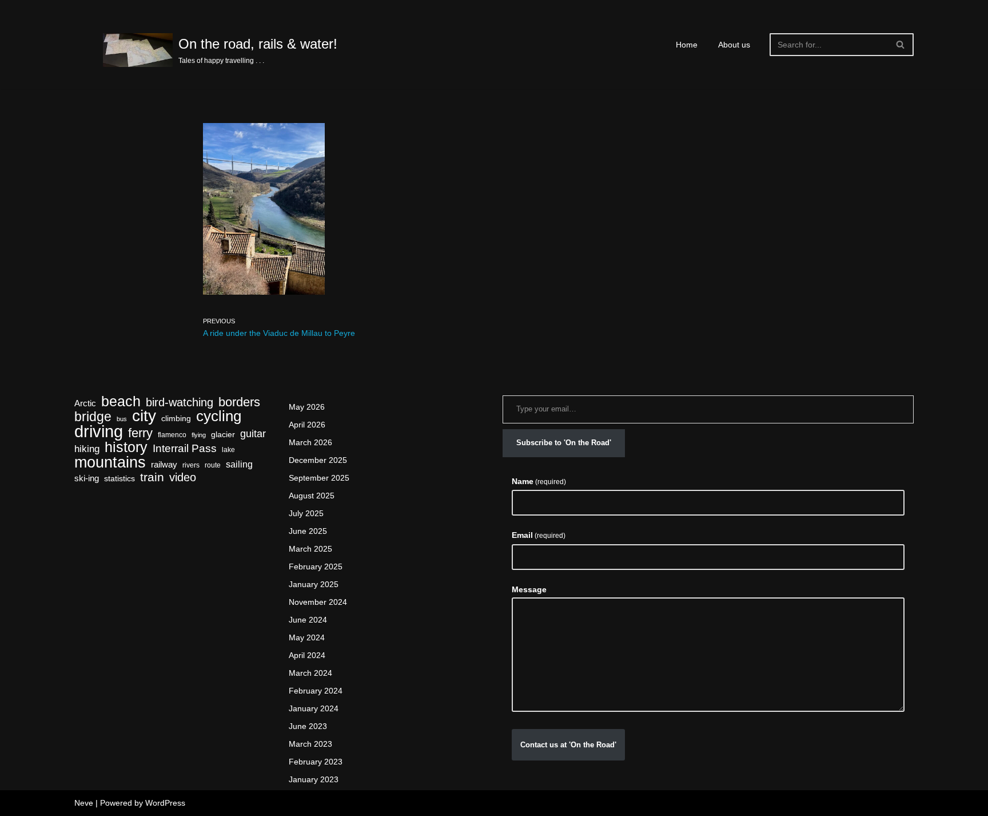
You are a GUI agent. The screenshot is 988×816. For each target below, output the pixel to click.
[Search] (901, 44)
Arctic (85, 403)
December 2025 (318, 460)
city (144, 416)
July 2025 (306, 513)
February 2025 (315, 566)
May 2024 (307, 637)
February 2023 (315, 761)
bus (122, 418)
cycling (218, 416)
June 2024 (308, 619)
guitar (253, 433)
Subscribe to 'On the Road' (563, 442)
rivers (191, 465)
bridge (92, 417)
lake (228, 450)
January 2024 (313, 708)
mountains (110, 462)
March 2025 (310, 548)
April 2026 (307, 424)
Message (529, 589)
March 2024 (310, 673)
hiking (86, 448)
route (213, 465)
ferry (140, 433)
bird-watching (179, 403)
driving (98, 431)
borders (239, 402)
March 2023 (310, 743)
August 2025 (311, 495)
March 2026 (310, 442)
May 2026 (307, 406)
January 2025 (313, 584)
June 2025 (308, 531)
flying (199, 434)
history (126, 447)
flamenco (172, 435)
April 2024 (307, 655)
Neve (83, 802)
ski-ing (86, 478)
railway (164, 464)
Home (687, 44)
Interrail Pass (185, 448)
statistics (119, 478)
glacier (223, 434)
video (182, 478)
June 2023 (308, 726)
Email (538, 535)
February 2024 (315, 690)
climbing (176, 418)
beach (121, 401)
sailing (239, 464)
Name (539, 481)
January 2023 (313, 779)
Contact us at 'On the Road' (568, 744)
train (152, 478)
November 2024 (318, 602)
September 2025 (319, 477)
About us (734, 44)
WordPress (165, 802)
